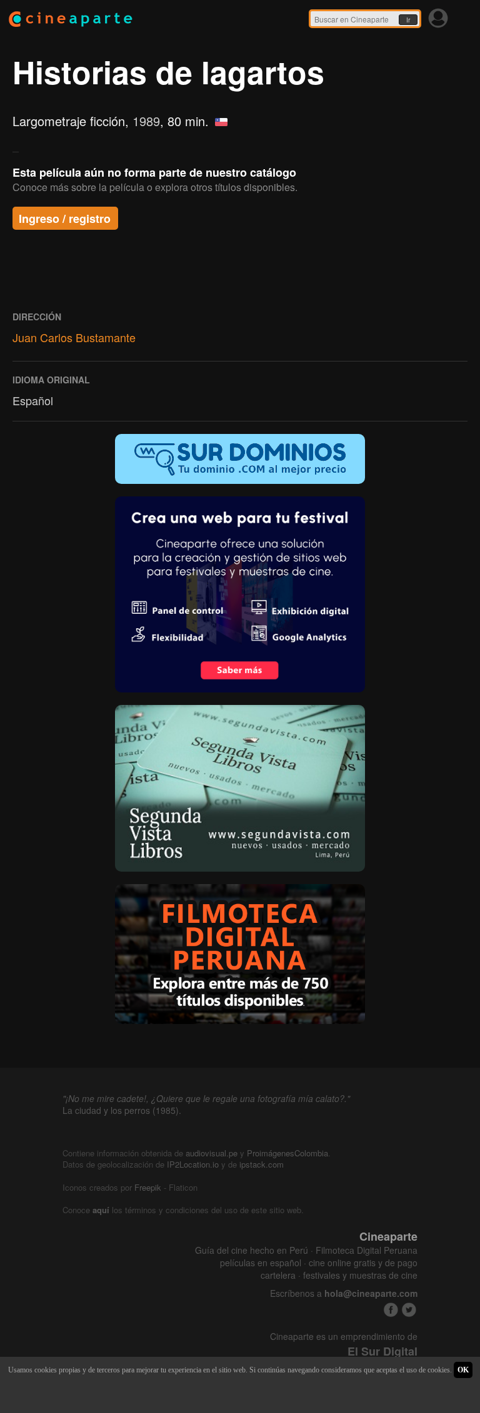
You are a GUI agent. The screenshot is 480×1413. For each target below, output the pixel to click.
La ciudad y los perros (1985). (121, 1110)
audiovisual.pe (212, 1153)
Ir (408, 20)
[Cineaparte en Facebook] (391, 1309)
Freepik (147, 1187)
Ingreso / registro (65, 218)
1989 (146, 121)
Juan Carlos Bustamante (74, 337)
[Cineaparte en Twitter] (409, 1309)
